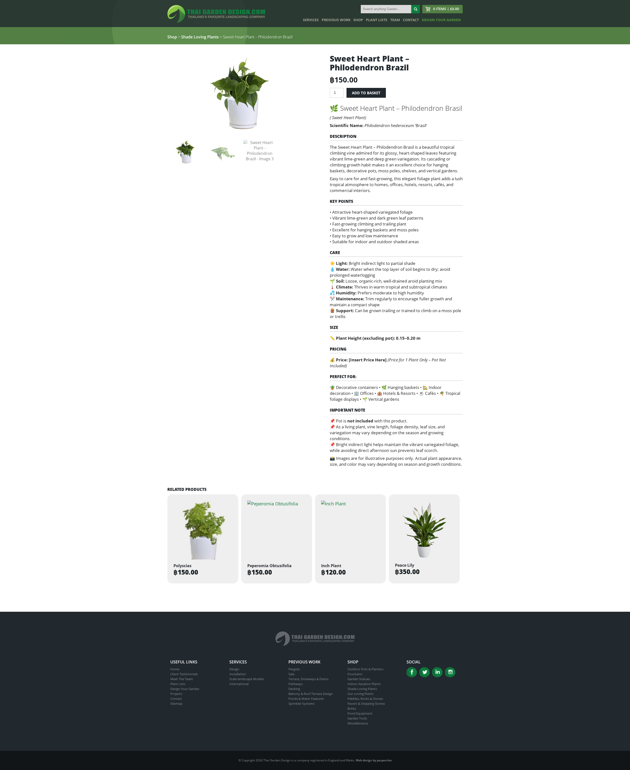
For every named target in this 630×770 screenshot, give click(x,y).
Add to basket (366, 92)
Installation (237, 674)
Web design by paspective (374, 760)
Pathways (295, 684)
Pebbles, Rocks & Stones (365, 698)
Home (174, 669)
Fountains (354, 674)
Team (395, 19)
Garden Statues (358, 679)
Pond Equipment (359, 713)
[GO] (415, 9)
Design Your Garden (441, 19)
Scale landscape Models (246, 679)
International (239, 684)
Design (234, 669)
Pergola (293, 669)
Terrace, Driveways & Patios (308, 679)
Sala (291, 674)
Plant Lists (376, 19)
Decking (294, 689)
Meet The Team (181, 679)
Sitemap (176, 703)
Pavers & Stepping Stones (366, 703)
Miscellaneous (357, 723)
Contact (411, 19)
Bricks (351, 708)
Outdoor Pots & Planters (365, 669)
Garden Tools (357, 718)
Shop (358, 19)
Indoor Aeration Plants (364, 684)
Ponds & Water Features (306, 698)
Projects (176, 693)
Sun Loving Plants (360, 693)
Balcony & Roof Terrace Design (310, 693)
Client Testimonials (184, 674)
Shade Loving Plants (200, 37)
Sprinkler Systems (301, 703)
